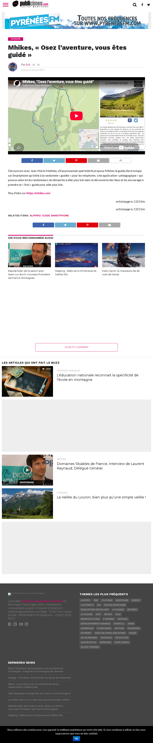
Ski (99, 605)
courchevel (104, 628)
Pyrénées (108, 619)
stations (107, 600)
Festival (123, 619)
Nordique (105, 642)
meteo (108, 614)
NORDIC (136, 600)
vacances (106, 637)
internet (86, 633)
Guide (46, 215)
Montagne (122, 600)
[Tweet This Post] (54, 159)
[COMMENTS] (121, 159)
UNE (96, 600)
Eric (28, 64)
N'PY (98, 614)
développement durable (95, 623)
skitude (119, 628)
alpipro (35, 215)
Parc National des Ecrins (110, 633)
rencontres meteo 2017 (95, 609)
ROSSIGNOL (134, 628)
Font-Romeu (122, 642)
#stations (27, 601)
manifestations (90, 619)
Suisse (132, 633)
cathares (118, 609)
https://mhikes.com (38, 193)
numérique (87, 628)
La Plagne (86, 614)
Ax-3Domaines (89, 637)
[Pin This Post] (76, 159)
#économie (42, 601)
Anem (131, 623)
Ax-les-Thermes (90, 647)
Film (117, 614)
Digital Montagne (114, 605)
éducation (121, 637)
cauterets (87, 605)
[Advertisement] (76, 311)
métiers (132, 609)
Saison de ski (88, 642)
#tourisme (56, 601)
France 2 (119, 623)
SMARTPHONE (60, 215)
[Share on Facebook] (32, 159)
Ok (76, 738)
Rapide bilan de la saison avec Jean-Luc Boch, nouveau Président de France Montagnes (29, 274)
